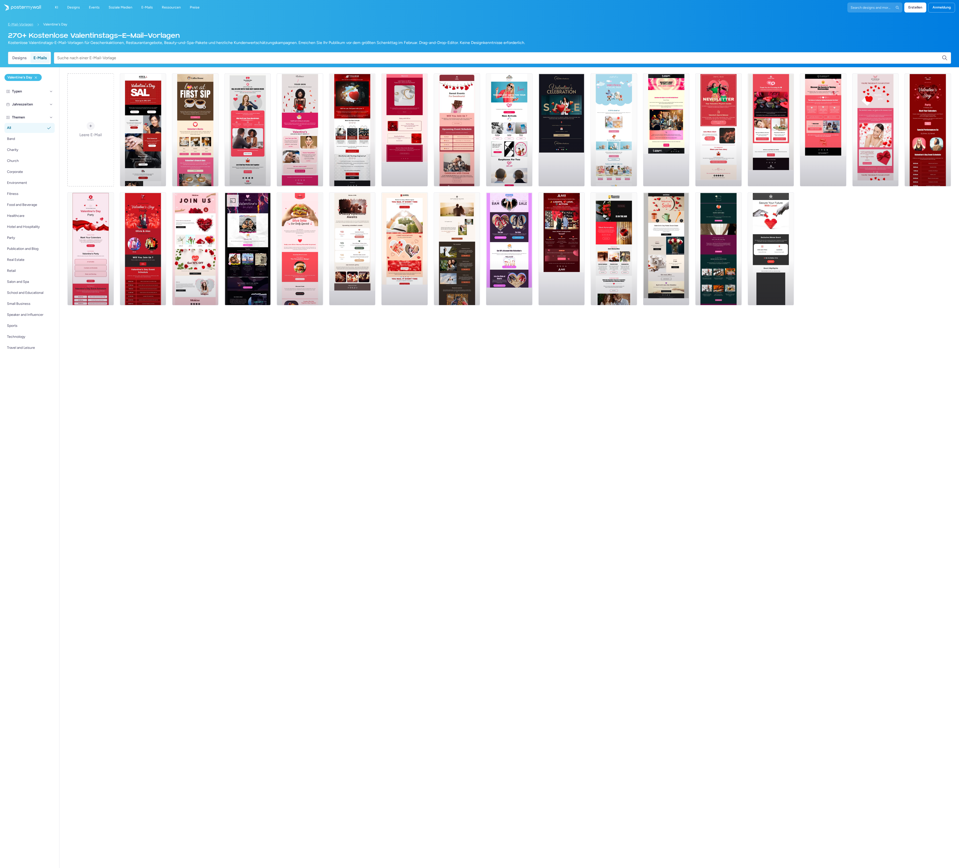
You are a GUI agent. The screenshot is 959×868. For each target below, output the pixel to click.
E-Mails (40, 57)
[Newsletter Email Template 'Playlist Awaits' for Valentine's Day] (718, 129)
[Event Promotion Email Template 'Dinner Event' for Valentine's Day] (771, 248)
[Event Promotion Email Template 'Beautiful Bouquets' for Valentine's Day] (195, 248)
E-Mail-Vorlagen (20, 24)
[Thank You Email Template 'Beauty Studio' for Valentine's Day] (875, 129)
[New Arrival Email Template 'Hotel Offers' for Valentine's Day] (718, 248)
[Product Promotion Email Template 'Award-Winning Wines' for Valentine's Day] (614, 248)
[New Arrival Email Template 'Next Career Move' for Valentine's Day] (248, 129)
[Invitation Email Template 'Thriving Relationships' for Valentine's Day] (823, 129)
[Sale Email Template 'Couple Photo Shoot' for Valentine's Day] (457, 248)
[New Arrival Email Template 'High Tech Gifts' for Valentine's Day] (509, 129)
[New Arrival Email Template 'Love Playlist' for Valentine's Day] (248, 248)
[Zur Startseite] (20, 7)
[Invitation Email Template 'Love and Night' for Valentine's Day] (666, 129)
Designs (19, 57)
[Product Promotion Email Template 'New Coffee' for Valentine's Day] (195, 129)
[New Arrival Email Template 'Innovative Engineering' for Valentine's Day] (352, 129)
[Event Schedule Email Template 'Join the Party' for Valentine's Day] (143, 248)
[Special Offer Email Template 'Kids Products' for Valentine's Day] (614, 129)
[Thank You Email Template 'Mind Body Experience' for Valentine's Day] (771, 129)
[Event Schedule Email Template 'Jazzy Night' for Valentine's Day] (352, 248)
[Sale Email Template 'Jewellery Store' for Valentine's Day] (404, 129)
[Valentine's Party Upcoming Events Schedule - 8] (928, 129)
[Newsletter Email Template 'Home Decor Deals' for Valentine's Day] (666, 248)
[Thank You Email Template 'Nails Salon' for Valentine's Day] (404, 248)
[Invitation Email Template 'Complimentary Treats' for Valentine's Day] (561, 129)
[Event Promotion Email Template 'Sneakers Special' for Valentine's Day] (509, 248)
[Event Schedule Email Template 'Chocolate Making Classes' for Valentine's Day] (457, 129)
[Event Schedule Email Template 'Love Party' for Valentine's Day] (90, 248)
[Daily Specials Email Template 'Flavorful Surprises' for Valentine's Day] (300, 248)
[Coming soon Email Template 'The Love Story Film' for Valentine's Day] (561, 248)
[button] (51, 91)
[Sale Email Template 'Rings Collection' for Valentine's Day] (143, 129)
